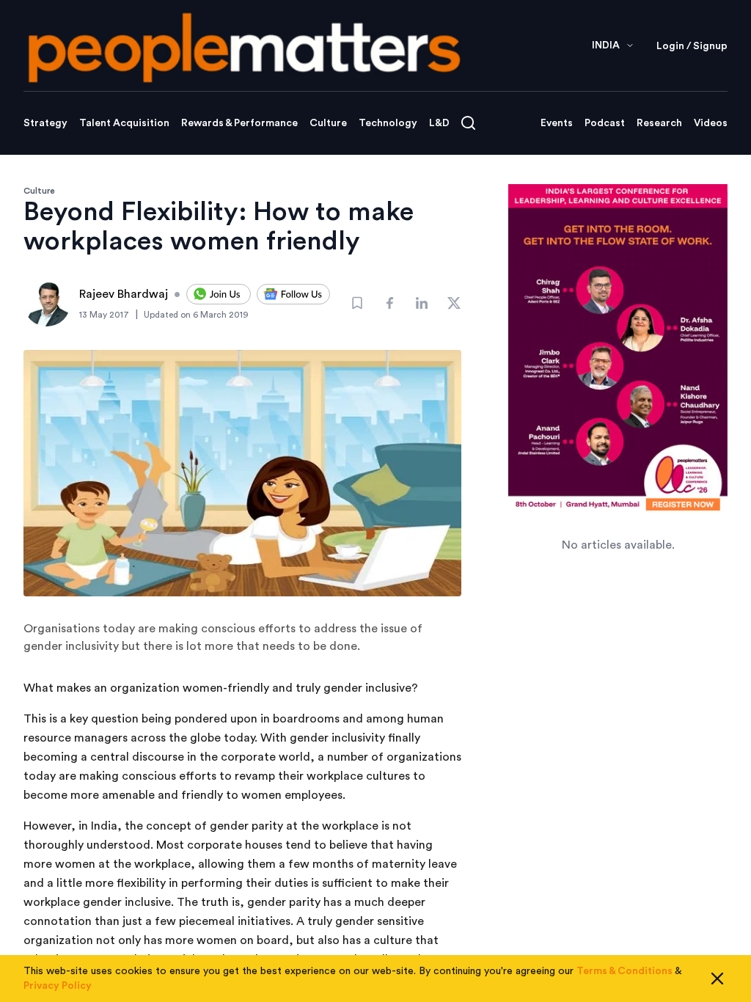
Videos (711, 123)
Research (659, 123)
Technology (388, 123)
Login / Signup (692, 46)
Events (557, 123)
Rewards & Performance (239, 123)
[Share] (389, 303)
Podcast (605, 123)
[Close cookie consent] (717, 978)
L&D (439, 123)
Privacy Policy (57, 986)
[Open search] (468, 123)
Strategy (45, 123)
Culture (328, 123)
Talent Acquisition (124, 123)
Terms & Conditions (624, 971)
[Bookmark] (357, 303)
